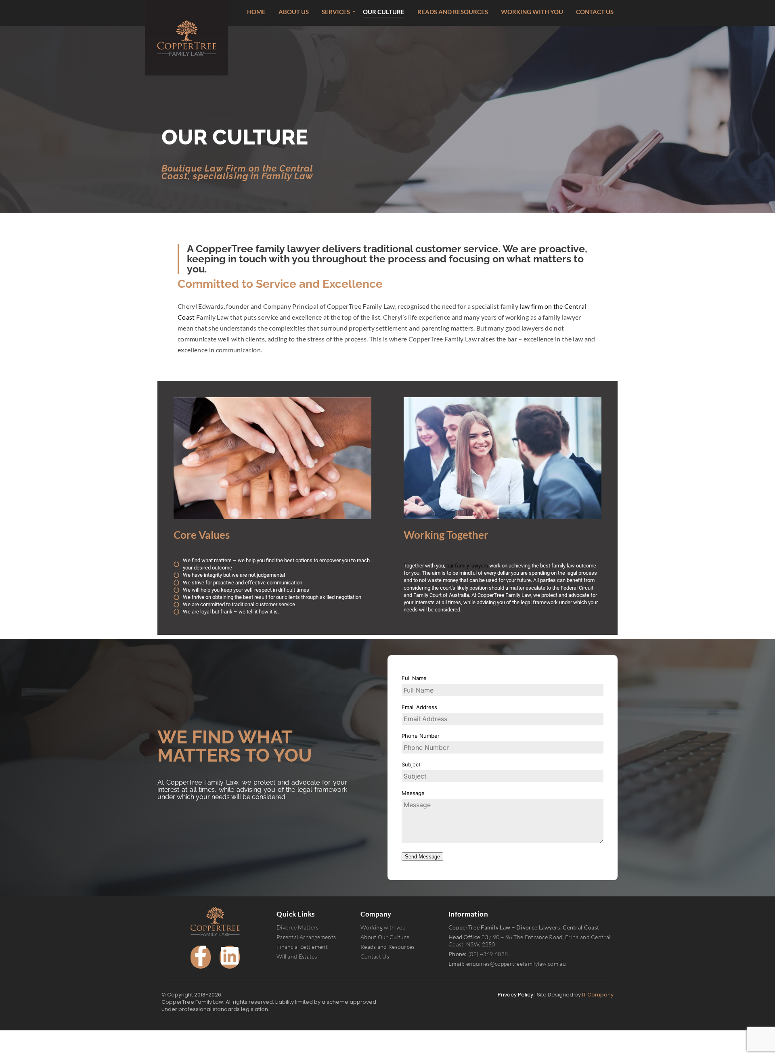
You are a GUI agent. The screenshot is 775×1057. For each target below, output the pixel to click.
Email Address (419, 707)
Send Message (422, 857)
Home (256, 11)
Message (413, 793)
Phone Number (421, 736)
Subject (411, 764)
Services (336, 11)
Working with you (532, 11)
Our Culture (383, 11)
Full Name (414, 678)
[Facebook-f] (201, 957)
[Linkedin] (230, 957)
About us (294, 11)
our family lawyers (467, 566)
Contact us (595, 11)
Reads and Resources (452, 11)
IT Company (598, 994)
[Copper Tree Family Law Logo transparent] (215, 921)
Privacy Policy (515, 994)
